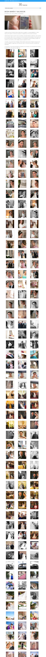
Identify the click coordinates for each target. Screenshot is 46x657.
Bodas (16, 13)
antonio (7, 13)
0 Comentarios (20, 13)
